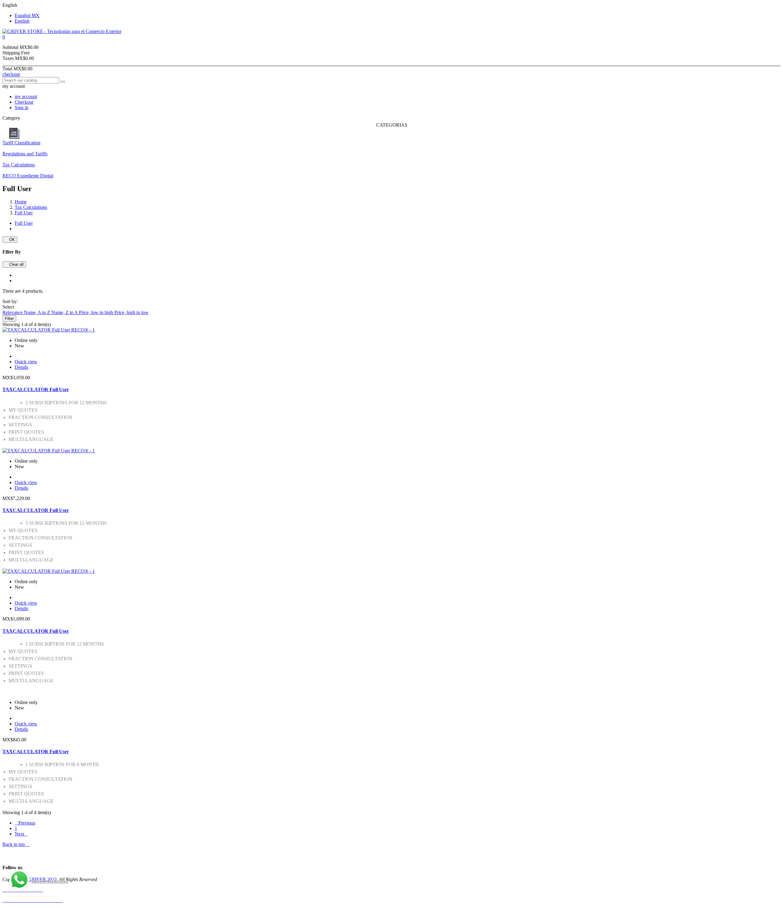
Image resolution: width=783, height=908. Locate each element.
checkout (11, 74)
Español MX (27, 15)
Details (21, 367)
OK (10, 239)
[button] (391, 37)
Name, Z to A (65, 312)
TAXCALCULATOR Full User (35, 389)
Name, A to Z (37, 312)
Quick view (26, 361)
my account (26, 96)
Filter (9, 318)
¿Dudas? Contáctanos (49, 881)
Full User (24, 223)
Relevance (13, 312)
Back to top (16, 844)
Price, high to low (131, 312)
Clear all (14, 264)
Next (21, 833)
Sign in (21, 107)
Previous (25, 822)
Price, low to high (96, 312)
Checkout (24, 102)
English (22, 21)
